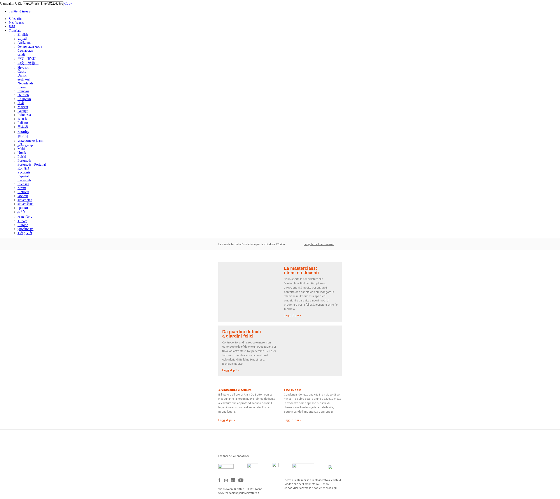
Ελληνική (24, 99)
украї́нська (25, 229)
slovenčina (25, 200)
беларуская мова (30, 46)
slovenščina (25, 204)
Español (23, 176)
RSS (12, 26)
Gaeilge (23, 111)
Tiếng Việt (25, 233)
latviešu (23, 196)
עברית (22, 188)
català (21, 54)
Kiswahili (24, 180)
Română (23, 168)
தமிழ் (21, 212)
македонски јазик (31, 140)
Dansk (22, 75)
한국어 (23, 136)
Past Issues (16, 23)
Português (24, 160)
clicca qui (331, 488)
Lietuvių (23, 192)
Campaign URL (11, 3)
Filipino (23, 225)
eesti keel (24, 79)
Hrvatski (23, 67)
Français (23, 91)
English (23, 34)
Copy (68, 3)
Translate (15, 30)
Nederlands (25, 83)
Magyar (23, 107)
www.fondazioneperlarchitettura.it (238, 493)
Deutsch (23, 95)
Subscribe (15, 19)
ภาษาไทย (25, 216)
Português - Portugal (32, 164)
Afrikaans (24, 42)
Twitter (20, 11)
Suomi (22, 87)
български (25, 50)
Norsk (22, 152)
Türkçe (22, 221)
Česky (22, 71)
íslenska (23, 119)
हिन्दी (21, 103)
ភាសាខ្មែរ (23, 132)
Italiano (23, 122)
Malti (21, 149)
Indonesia (24, 115)
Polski (22, 156)
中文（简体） (28, 58)
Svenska (23, 184)
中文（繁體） (28, 63)
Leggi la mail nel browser (319, 244)
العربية (22, 38)
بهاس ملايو (25, 145)
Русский (24, 172)
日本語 (23, 127)
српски (23, 208)
